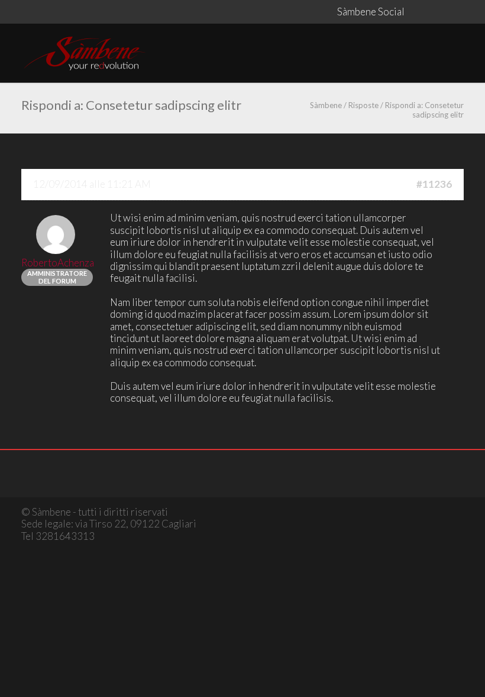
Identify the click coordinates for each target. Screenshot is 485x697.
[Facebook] (416, 12)
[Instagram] (440, 12)
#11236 (434, 184)
